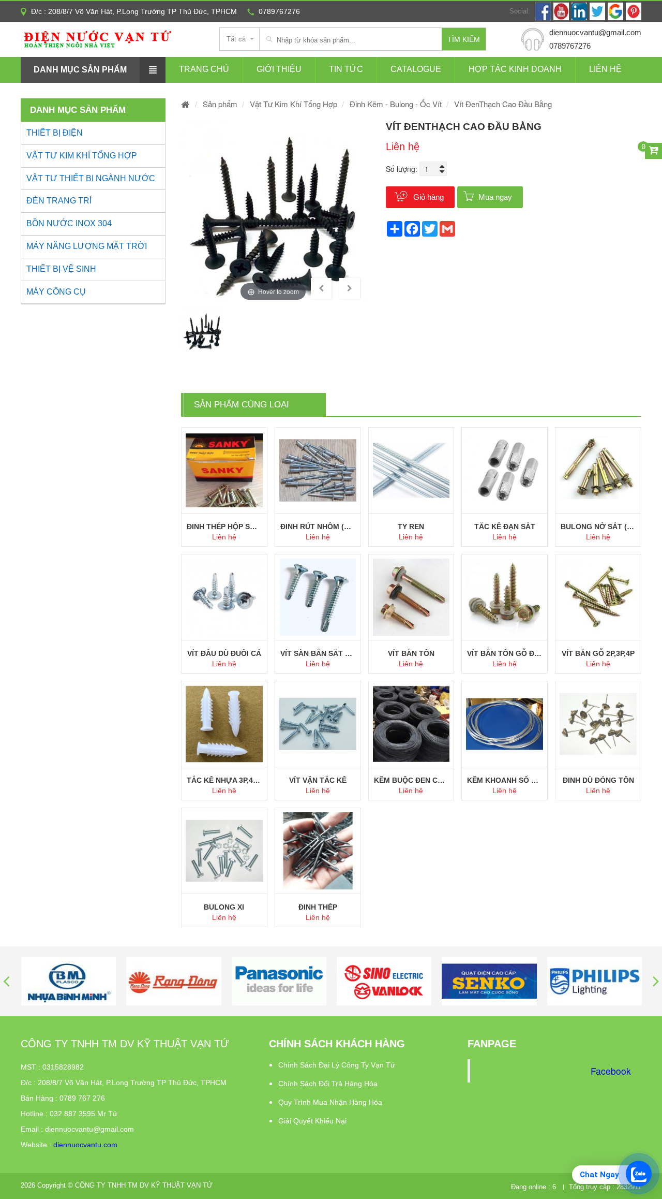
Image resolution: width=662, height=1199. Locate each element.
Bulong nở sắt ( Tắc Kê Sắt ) (598, 526)
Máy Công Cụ (56, 291)
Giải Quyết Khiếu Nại (312, 1121)
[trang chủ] (185, 103)
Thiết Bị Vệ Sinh (61, 269)
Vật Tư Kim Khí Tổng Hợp (81, 155)
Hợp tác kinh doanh (515, 69)
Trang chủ (204, 69)
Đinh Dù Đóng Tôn (598, 780)
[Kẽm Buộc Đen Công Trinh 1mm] (411, 724)
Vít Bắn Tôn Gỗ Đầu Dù (504, 653)
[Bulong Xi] (224, 850)
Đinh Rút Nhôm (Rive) (317, 526)
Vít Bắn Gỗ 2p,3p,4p (598, 653)
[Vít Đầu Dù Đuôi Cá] (224, 597)
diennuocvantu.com (85, 1144)
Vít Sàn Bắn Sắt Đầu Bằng (317, 653)
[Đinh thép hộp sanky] (224, 470)
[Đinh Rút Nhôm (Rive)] (317, 470)
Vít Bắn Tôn (411, 653)
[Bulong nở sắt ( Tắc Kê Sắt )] (598, 470)
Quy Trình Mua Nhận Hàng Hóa (330, 1102)
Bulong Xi (224, 907)
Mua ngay (495, 197)
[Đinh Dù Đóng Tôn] (598, 724)
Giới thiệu (279, 69)
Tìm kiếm (463, 39)
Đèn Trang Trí (59, 200)
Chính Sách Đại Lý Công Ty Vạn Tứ (336, 1065)
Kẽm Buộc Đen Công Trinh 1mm (411, 780)
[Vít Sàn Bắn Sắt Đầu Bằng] (317, 597)
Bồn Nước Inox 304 (69, 223)
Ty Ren (411, 526)
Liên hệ (605, 69)
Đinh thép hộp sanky (224, 526)
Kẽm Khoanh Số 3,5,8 (504, 780)
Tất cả (236, 39)
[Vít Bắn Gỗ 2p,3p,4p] (598, 597)
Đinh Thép (317, 907)
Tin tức (346, 69)
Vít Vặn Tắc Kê (318, 780)
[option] (273, 212)
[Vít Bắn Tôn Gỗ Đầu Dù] (504, 597)
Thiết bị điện (54, 132)
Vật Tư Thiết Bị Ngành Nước (90, 178)
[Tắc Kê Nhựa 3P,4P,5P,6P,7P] (224, 724)
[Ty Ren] (411, 470)
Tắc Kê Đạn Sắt (504, 526)
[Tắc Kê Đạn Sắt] (504, 470)
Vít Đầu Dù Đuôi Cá (224, 653)
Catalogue (415, 69)
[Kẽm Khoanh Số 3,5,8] (504, 724)
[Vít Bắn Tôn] (411, 597)
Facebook (611, 1070)
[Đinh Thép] (317, 850)
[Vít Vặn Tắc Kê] (317, 724)
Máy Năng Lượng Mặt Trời (86, 246)
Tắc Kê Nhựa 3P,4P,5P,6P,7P (224, 780)
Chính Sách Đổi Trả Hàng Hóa (328, 1083)
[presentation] (6, 981)
